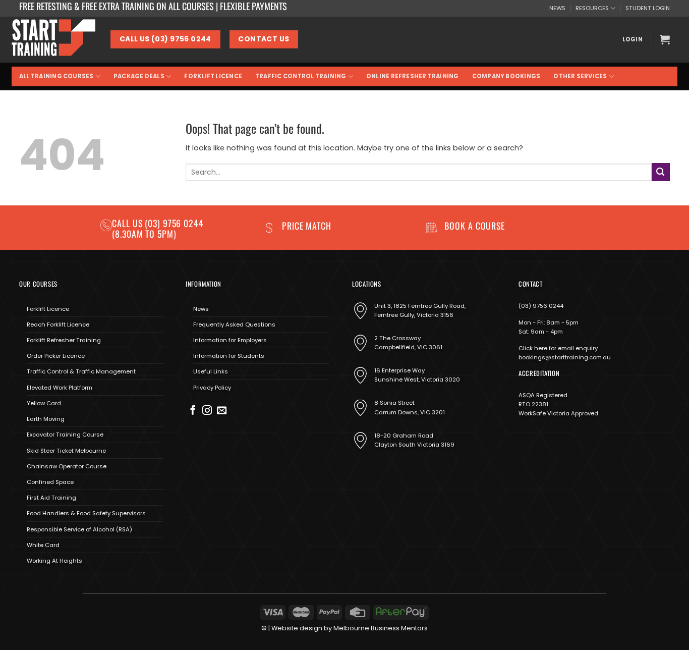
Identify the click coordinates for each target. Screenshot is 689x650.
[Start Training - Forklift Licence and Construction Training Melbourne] (53, 39)
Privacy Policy (212, 388)
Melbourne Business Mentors (380, 628)
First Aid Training (51, 498)
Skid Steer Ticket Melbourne (66, 451)
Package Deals (138, 76)
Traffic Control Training (300, 76)
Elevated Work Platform (59, 388)
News (201, 309)
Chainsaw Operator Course (66, 466)
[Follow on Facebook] (193, 411)
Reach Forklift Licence (58, 324)
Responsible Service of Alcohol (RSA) (79, 529)
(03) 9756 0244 (541, 306)
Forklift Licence (213, 76)
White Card (43, 545)
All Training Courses (56, 76)
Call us (128, 223)
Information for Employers (230, 340)
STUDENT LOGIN (647, 8)
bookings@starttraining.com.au (565, 357)
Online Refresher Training (412, 76)
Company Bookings (506, 76)
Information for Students (228, 356)
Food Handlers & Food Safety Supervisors (86, 513)
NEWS (557, 8)
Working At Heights (54, 561)
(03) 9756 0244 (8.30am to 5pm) (158, 228)
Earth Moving (46, 419)
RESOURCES (592, 8)
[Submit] (661, 172)
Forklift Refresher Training (64, 340)
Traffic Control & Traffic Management (81, 371)
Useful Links (210, 371)
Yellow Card (44, 403)
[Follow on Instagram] (207, 411)
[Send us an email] (221, 411)
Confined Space (50, 482)
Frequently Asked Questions (234, 324)
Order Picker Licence (56, 356)
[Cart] (665, 39)
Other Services (580, 76)
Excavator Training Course (65, 434)
